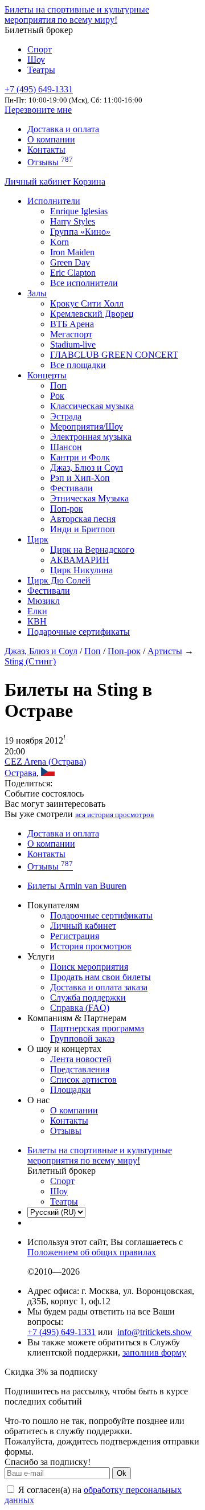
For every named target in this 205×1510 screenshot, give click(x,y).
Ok (121, 1473)
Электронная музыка (91, 437)
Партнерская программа (97, 1028)
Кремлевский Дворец (92, 314)
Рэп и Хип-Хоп (80, 478)
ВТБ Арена (72, 324)
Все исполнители (84, 283)
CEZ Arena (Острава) (45, 761)
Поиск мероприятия (89, 967)
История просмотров (91, 946)
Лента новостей (81, 1059)
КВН (37, 621)
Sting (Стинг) (30, 661)
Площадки (70, 1090)
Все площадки (78, 365)
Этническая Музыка (89, 498)
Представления (79, 1069)
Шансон (66, 447)
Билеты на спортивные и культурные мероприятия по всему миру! (77, 15)
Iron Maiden (72, 252)
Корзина (89, 181)
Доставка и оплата (63, 129)
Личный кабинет (39, 181)
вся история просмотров (114, 814)
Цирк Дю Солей (59, 580)
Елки (37, 611)
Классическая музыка (92, 406)
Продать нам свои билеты (100, 977)
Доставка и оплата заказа (98, 987)
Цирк (37, 539)
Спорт (39, 49)
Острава (20, 773)
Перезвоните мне (38, 110)
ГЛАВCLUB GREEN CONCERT (114, 355)
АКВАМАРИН (79, 560)
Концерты (47, 375)
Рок (57, 396)
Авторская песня (83, 519)
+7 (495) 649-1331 (61, 1332)
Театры (41, 70)
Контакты (46, 149)
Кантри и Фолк (80, 457)
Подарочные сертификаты (78, 631)
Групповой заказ (82, 1038)
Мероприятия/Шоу (86, 426)
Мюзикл (43, 601)
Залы (37, 293)
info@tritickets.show (154, 1332)
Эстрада (65, 416)
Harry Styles (72, 221)
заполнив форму (154, 1352)
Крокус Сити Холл (87, 303)
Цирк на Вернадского (92, 549)
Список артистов (83, 1079)
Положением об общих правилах (91, 1252)
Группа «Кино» (80, 231)
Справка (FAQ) (79, 1008)
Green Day (70, 262)
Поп (58, 385)
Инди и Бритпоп (82, 529)
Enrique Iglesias (79, 211)
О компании (51, 139)
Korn (59, 242)
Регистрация (74, 936)
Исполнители (53, 201)
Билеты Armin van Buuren (76, 886)
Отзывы (50, 162)
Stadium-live (73, 344)
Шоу (36, 59)
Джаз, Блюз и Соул (86, 467)
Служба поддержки (88, 997)
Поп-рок (66, 508)
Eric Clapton (73, 272)
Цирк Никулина (81, 570)
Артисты (164, 651)
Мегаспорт (71, 334)
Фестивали (71, 488)
